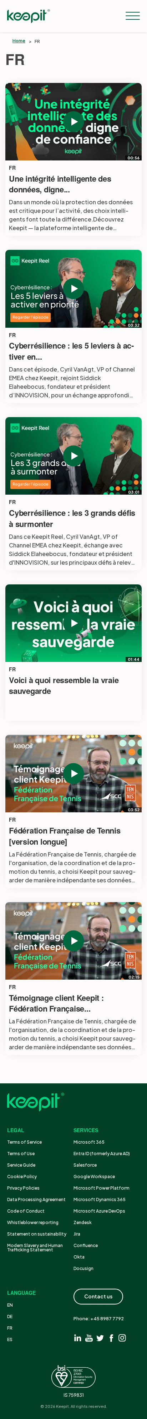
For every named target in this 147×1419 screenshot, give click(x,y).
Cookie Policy (22, 1176)
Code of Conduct (26, 1211)
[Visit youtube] (89, 1337)
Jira (77, 1234)
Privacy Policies (23, 1188)
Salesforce (85, 1165)
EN (10, 1305)
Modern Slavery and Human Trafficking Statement (35, 1247)
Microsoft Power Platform (102, 1188)
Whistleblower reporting (33, 1222)
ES (9, 1339)
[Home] (28, 16)
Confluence (86, 1245)
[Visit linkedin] (78, 1337)
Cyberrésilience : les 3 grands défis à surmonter (72, 518)
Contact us (98, 1296)
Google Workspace (94, 1176)
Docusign (83, 1268)
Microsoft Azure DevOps (99, 1211)
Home (18, 40)
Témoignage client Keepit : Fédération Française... (56, 1003)
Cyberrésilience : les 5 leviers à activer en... (71, 351)
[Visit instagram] (122, 1337)
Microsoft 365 (89, 1142)
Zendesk (83, 1222)
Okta (79, 1257)
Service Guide (21, 1165)
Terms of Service (24, 1142)
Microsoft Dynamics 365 (100, 1199)
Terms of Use (21, 1153)
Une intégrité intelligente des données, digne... (60, 184)
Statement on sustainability (36, 1234)
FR (12, 167)
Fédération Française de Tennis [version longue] (65, 836)
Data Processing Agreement (36, 1199)
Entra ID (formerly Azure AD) (102, 1153)
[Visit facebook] (111, 1337)
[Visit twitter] (100, 1337)
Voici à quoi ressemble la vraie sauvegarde (63, 686)
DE (9, 1316)
